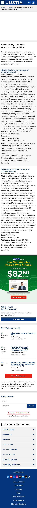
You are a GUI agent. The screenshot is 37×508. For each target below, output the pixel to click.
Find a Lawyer (7, 396)
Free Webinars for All (10, 328)
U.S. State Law (8, 454)
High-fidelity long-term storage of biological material (14, 71)
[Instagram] (17, 477)
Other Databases (9, 459)
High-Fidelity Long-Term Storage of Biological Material (15, 170)
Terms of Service (18, 497)
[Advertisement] (18, 26)
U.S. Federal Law (9, 449)
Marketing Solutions (11, 464)
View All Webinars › (18, 376)
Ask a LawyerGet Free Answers (9, 308)
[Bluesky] (23, 477)
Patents (9, 7)
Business (6, 439)
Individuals (7, 434)
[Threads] (20, 477)
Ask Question (18, 319)
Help (18, 493)
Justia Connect (18, 482)
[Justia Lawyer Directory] (29, 477)
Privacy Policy (18, 500)
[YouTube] (11, 477)
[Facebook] (14, 477)
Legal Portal (18, 485)
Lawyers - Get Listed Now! (18, 413)
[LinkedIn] (8, 477)
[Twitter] (26, 477)
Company (18, 489)
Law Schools (7, 444)
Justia (3, 7)
